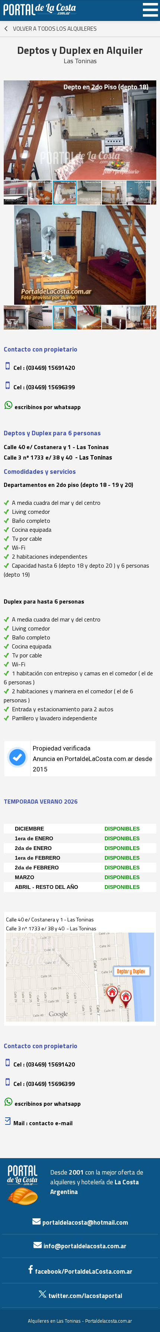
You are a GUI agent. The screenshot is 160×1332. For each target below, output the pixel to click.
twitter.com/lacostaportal (84, 1296)
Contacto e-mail (51, 1122)
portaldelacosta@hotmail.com (84, 1222)
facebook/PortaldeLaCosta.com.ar (82, 1271)
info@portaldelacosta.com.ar (84, 1246)
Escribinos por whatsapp (48, 406)
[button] (10, 130)
